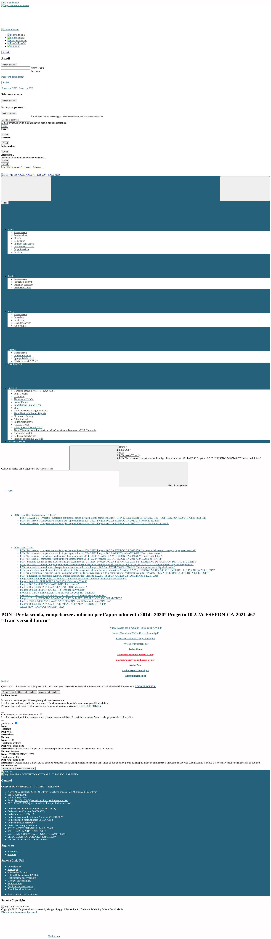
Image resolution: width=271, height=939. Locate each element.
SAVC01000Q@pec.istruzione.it (42, 803)
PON (121, 452)
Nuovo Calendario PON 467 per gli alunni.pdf (135, 633)
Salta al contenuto (10, 2)
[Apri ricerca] (245, 188)
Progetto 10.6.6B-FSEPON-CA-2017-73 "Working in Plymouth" (52, 589)
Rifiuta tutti (26, 692)
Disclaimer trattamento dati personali (19, 912)
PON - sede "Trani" (129, 455)
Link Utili (124, 449)
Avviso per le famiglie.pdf (135, 643)
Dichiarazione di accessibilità (22, 878)
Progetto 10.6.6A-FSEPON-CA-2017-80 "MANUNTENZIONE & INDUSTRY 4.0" (63, 604)
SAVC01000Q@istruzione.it (41, 800)
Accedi (6, 52)
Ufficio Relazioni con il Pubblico (24, 875)
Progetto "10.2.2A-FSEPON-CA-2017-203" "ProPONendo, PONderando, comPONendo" (65, 601)
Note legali (13, 869)
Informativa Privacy (17, 872)
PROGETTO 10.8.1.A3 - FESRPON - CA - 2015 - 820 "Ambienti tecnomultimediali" (63, 595)
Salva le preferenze (25, 768)
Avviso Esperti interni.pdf (135, 670)
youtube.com (8, 723)
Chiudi (5, 134)
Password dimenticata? (12, 76)
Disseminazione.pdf (135, 675)
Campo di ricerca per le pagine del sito (20, 468)
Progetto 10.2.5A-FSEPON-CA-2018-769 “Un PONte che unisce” (53, 587)
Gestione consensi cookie (20, 886)
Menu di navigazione (177, 485)
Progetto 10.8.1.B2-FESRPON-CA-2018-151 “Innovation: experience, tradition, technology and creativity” (73, 578)
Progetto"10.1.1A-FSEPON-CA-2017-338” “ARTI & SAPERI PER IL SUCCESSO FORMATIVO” (71, 598)
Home (122, 447)
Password (35, 71)
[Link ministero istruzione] (15, 5)
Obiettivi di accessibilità (19, 880)
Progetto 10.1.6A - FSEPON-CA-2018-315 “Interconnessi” (49, 584)
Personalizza (8, 692)
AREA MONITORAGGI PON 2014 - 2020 (42, 606)
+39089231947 (19, 794)
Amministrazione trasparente (22, 889)
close (5, 203)
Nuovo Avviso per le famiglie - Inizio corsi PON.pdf (136, 628)
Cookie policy (14, 866)
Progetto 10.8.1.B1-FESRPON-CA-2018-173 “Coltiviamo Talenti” (53, 581)
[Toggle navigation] (26, 188)
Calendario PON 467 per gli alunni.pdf (135, 638)
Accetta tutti (49, 692)
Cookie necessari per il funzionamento (20, 714)
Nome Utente (37, 68)
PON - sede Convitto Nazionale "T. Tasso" (35, 515)
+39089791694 (19, 797)
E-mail (34, 116)
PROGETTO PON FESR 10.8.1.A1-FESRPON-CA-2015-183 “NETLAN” (58, 592)
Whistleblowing (15, 883)
